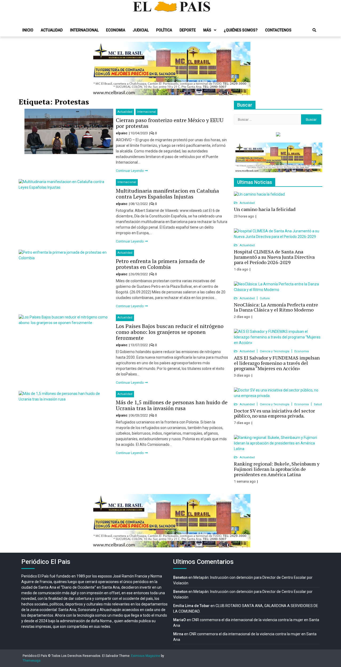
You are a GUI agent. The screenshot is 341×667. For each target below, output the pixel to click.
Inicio (27, 30)
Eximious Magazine (145, 656)
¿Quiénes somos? (241, 30)
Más (207, 30)
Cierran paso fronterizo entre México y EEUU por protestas (170, 123)
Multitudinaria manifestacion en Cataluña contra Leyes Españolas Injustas (167, 193)
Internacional (84, 30)
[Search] (314, 30)
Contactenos (278, 30)
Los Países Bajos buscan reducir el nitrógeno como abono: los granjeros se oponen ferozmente (170, 331)
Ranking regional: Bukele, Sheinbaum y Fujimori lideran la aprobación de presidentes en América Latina (276, 469)
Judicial (141, 30)
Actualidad (52, 30)
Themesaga (31, 660)
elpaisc (122, 133)
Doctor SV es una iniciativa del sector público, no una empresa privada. (274, 413)
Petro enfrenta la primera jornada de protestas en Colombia (160, 263)
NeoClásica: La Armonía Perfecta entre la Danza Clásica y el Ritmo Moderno (276, 307)
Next (243, 68)
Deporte (188, 30)
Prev (97, 68)
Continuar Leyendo (130, 171)
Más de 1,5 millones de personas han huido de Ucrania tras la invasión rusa (172, 405)
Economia (115, 30)
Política (164, 30)
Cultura (265, 298)
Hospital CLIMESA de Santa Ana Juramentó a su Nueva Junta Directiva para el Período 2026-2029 (274, 256)
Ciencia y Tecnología (275, 351)
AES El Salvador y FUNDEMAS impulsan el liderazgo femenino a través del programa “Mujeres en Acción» (277, 362)
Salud (318, 404)
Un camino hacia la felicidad (264, 209)
